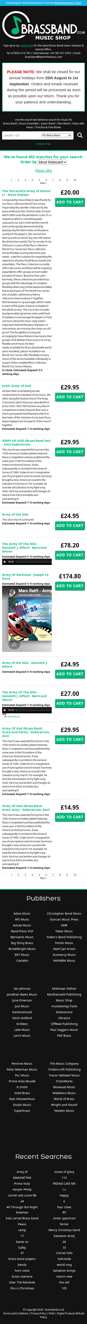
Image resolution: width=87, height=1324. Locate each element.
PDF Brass (64, 1036)
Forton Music (64, 943)
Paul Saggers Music (64, 1030)
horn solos (22, 1271)
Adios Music (22, 913)
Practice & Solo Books (48, 127)
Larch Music (22, 1036)
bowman (22, 1212)
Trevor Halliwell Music (64, 1075)
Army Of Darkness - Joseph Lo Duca (25, 576)
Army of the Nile (15, 514)
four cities (64, 1207)
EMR (64, 925)
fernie (64, 1224)
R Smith (22, 1087)
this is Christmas (22, 1288)
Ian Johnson (22, 988)
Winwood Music (64, 1087)
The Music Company (64, 1064)
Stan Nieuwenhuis (22, 1099)
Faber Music (64, 931)
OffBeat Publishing (64, 1024)
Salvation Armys (64, 1271)
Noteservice (64, 1012)
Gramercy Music (64, 955)
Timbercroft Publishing (64, 1069)
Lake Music (22, 1030)
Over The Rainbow (22, 1282)
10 (74, 179)
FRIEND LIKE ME (64, 1184)
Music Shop (64, 1000)
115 (64, 1178)
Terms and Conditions (15, 1313)
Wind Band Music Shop (67, 3)
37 (22, 1253)
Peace (22, 1224)
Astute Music (22, 925)
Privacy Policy (38, 1313)
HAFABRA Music (64, 961)
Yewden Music (64, 1111)
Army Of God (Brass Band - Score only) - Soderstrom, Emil (26, 808)
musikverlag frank (64, 1006)
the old (64, 1282)
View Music (13, 716)
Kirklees (22, 1024)
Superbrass (22, 1111)
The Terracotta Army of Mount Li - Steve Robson (26, 193)
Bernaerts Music (22, 937)
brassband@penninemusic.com (43, 57)
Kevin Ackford (22, 1018)
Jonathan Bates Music (22, 994)
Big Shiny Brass (22, 943)
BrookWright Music (22, 949)
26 (64, 1242)
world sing (64, 1265)
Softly (22, 1248)
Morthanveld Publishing (64, 994)
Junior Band (48, 123)
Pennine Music (22, 1064)
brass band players (22, 1259)
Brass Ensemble (28, 123)
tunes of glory (64, 1172)
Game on (22, 1242)
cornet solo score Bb (22, 1195)
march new (64, 1276)
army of (22, 1172)
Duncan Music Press (64, 919)
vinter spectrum (64, 1218)
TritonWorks (64, 1081)
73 (64, 1248)
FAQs (52, 1313)
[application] (44, 562)
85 (64, 1212)
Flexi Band (63, 123)
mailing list (26, 45)
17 (22, 1236)
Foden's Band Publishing (64, 937)
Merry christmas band (64, 1230)
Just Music (22, 1006)
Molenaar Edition (64, 988)
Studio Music (22, 1105)
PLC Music (22, 1075)
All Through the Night (22, 1207)
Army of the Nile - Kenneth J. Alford (25, 665)
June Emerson (22, 1000)
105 (64, 1288)
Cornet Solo (64, 1253)
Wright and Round (64, 1105)
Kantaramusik (22, 1012)
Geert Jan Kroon (64, 949)
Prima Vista (22, 1184)
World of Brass (64, 1099)
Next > (43, 183)
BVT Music (22, 955)
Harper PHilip (22, 1189)
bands (22, 1265)
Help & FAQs (43, 144)
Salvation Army (64, 1236)
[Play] (5, 561)
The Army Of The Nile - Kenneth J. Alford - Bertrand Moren (24, 547)
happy (64, 1195)
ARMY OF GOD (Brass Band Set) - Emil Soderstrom (26, 442)
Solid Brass (22, 1093)
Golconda (64, 1259)
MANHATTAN (22, 1178)
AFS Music (22, 919)
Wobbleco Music (64, 1093)
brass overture (22, 1276)
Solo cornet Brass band (22, 1218)
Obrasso (64, 1018)
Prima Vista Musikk (22, 1081)
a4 (22, 1201)
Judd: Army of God (16, 386)
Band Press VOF (22, 931)
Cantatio (22, 961)
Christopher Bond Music (64, 913)
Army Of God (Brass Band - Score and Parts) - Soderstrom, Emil (26, 732)
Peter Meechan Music (22, 1069)
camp (22, 1230)
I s (64, 1189)
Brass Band (10, 123)
